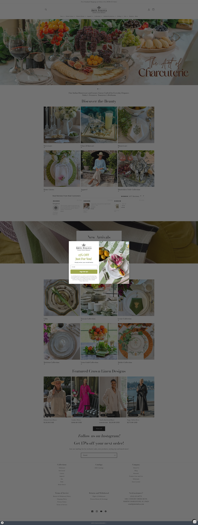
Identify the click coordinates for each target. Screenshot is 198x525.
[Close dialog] (127, 243)
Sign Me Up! (84, 272)
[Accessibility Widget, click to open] (2, 522)
